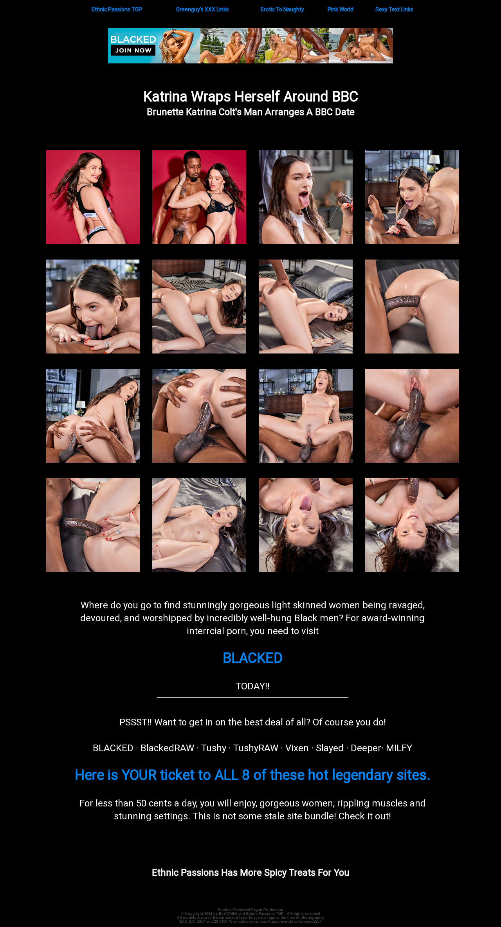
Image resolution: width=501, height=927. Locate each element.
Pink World (340, 9)
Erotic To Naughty (282, 9)
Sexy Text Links (394, 9)
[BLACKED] (250, 61)
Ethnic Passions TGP (117, 9)
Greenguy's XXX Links (202, 9)
